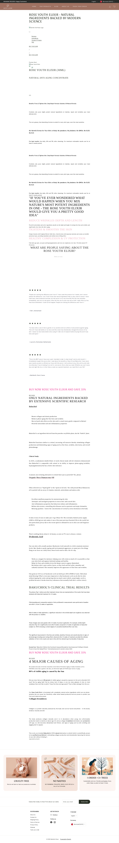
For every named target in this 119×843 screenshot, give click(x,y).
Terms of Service (34, 822)
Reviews (34, 36)
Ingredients (35, 38)
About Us (65, 6)
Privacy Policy (34, 825)
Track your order (80, 6)
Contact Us (33, 817)
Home (34, 6)
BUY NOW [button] (32, 395)
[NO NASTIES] (59, 767)
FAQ (33, 42)
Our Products (45, 6)
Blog (56, 6)
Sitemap (32, 827)
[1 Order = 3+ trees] (97, 766)
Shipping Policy (34, 819)
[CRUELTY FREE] (21, 767)
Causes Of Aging (36, 40)
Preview (31, 62)
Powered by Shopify (65, 839)
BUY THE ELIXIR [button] (33, 46)
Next (35, 62)
